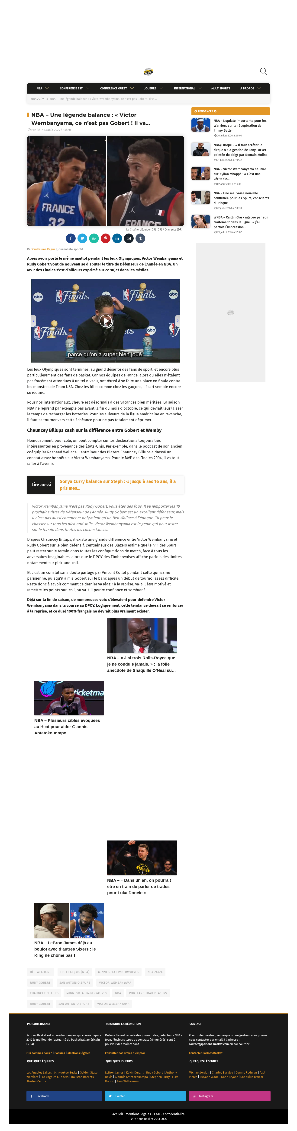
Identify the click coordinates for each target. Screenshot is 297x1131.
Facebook (42, 1096)
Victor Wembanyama (115, 982)
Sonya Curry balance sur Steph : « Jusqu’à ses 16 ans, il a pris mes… (118, 485)
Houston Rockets (82, 1077)
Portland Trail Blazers (148, 993)
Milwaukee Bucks (65, 1072)
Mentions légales (138, 1114)
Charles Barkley (222, 1072)
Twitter (120, 1096)
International (184, 88)
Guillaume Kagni (43, 249)
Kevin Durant (135, 1072)
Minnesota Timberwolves (118, 972)
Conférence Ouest (113, 88)
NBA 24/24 (38, 99)
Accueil (117, 1114)
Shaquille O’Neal (251, 1077)
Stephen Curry (160, 1077)
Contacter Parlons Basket (206, 1053)
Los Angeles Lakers (39, 1072)
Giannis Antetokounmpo (131, 1077)
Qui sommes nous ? (39, 1053)
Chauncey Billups (44, 993)
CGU (157, 1114)
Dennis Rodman (246, 1072)
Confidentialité (174, 1114)
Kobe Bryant (229, 1077)
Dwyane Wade (209, 1077)
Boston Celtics (36, 1081)
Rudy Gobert (40, 982)
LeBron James (114, 1072)
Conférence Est (71, 88)
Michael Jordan (199, 1072)
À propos (247, 88)
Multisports (220, 88)
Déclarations (41, 972)
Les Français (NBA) (74, 972)
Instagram (206, 1096)
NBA (39, 88)
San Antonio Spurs (74, 982)
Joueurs (150, 88)
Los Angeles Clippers (54, 1077)
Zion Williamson (128, 1081)
